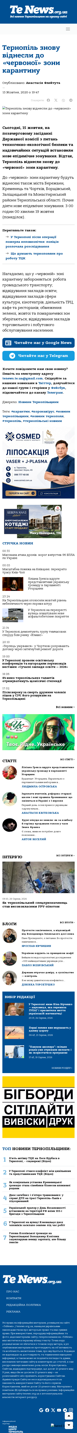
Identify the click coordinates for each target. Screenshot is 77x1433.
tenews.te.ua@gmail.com (22, 378)
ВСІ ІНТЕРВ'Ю (65, 855)
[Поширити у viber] (63, 100)
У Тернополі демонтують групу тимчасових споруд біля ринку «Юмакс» (34, 633)
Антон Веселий (34, 839)
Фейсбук (58, 388)
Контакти (13, 1298)
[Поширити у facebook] (48, 100)
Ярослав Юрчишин (36, 946)
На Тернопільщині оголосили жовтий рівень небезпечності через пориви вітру (34, 602)
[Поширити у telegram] (70, 100)
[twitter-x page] (53, 1410)
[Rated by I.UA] (62, 1425)
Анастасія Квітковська (40, 812)
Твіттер (44, 383)
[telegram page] (65, 1410)
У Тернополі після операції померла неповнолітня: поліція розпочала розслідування (32, 241)
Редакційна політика (23, 1305)
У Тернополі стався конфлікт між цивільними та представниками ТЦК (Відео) (40, 1172)
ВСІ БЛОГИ (67, 922)
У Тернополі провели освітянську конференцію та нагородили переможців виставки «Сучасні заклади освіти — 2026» (35, 664)
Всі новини (65, 707)
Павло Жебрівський (38, 965)
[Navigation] (68, 29)
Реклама (13, 1311)
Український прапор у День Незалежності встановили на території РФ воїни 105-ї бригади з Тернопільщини (37, 1210)
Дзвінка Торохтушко (38, 984)
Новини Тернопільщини (38, 402)
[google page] (41, 1410)
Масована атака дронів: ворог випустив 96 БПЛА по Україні (38, 556)
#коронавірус (42, 411)
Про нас (12, 1291)
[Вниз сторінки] (69, 1425)
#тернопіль (11, 421)
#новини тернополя (47, 416)
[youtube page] (59, 1410)
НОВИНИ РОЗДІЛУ (62, 1068)
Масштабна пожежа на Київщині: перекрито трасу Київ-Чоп (34, 571)
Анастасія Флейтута (43, 83)
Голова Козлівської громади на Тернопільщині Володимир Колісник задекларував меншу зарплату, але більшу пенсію (37, 1238)
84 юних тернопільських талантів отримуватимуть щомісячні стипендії (32, 679)
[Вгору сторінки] (69, 1416)
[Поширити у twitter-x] (55, 100)
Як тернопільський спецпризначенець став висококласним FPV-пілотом (34, 904)
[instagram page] (71, 1410)
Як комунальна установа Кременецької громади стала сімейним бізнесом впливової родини (39, 1185)
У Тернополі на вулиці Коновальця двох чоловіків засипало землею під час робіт (37, 1224)
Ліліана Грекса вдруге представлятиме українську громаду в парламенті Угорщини (48, 583)
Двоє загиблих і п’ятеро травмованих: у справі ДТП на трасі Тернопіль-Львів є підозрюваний (36, 1198)
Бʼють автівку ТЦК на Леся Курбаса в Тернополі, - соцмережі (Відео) (34, 1160)
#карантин (20, 411)
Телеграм (55, 392)
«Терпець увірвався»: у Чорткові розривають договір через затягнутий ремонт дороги (35, 647)
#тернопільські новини (42, 421)
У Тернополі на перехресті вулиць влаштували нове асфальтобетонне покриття (48, 613)
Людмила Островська (39, 786)
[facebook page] (47, 1410)
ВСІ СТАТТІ (67, 759)
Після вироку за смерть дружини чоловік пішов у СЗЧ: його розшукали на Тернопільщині (34, 696)
